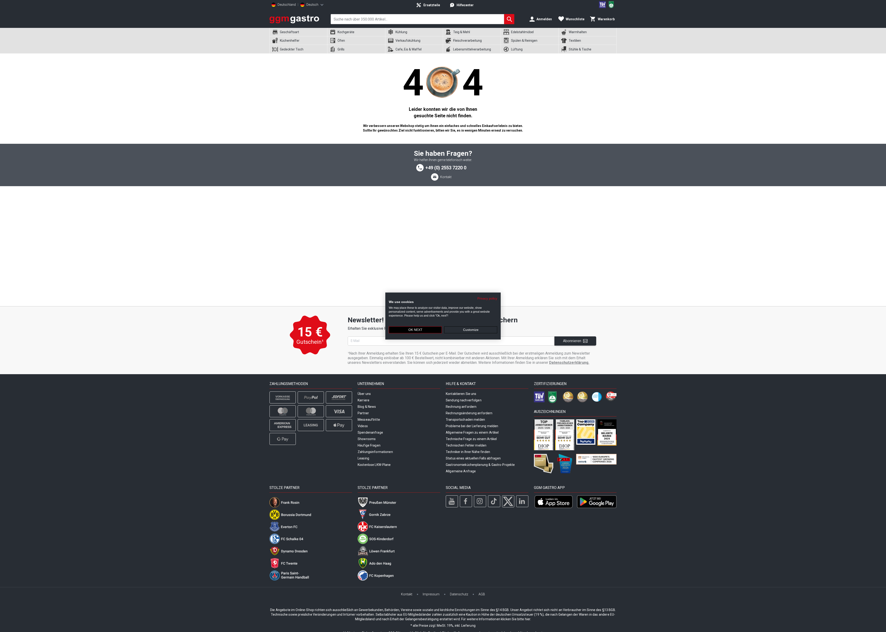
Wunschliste (575, 19)
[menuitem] (298, 32)
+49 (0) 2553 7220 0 (445, 167)
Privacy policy (487, 298)
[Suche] (509, 19)
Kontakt (446, 177)
